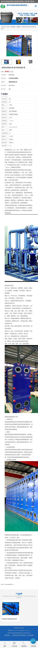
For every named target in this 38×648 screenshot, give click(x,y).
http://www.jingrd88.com (7, 584)
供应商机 (13, 26)
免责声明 (19, 635)
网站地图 (31, 635)
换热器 (18, 26)
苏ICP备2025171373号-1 (24, 630)
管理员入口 (25, 635)
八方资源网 (14, 635)
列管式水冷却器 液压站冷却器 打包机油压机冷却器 (14, 619)
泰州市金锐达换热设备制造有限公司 (16, 633)
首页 (8, 26)
